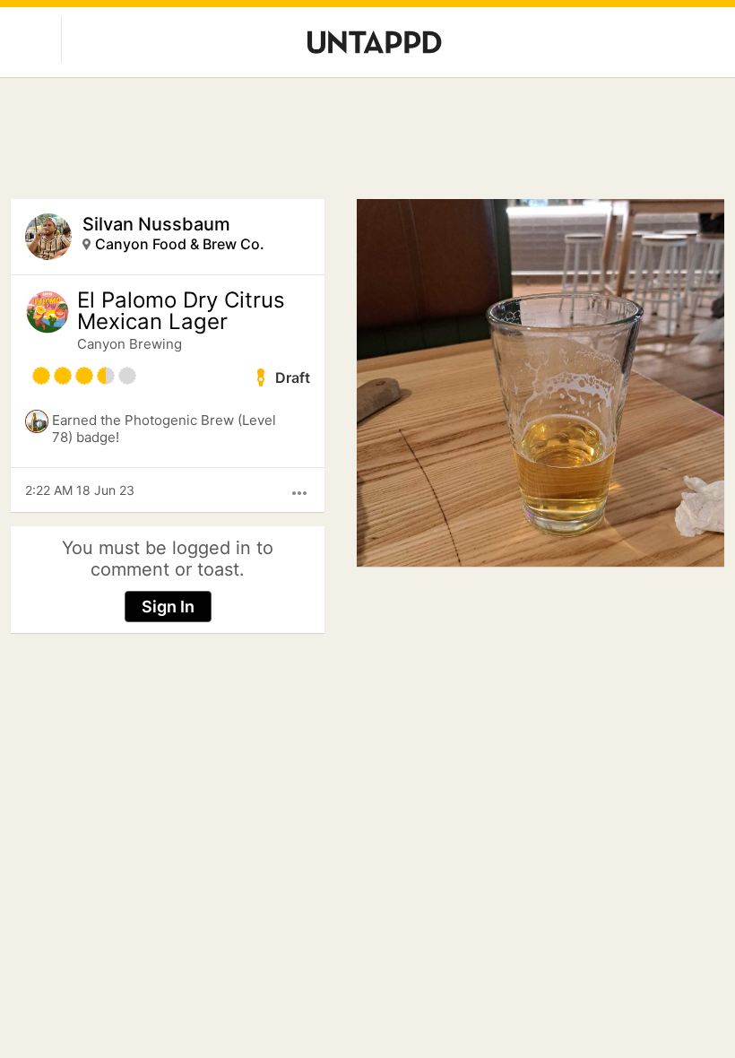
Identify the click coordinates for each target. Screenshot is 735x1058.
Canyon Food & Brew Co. (179, 244)
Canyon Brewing (129, 343)
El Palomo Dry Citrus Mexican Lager (181, 311)
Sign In (168, 606)
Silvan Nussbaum (156, 224)
